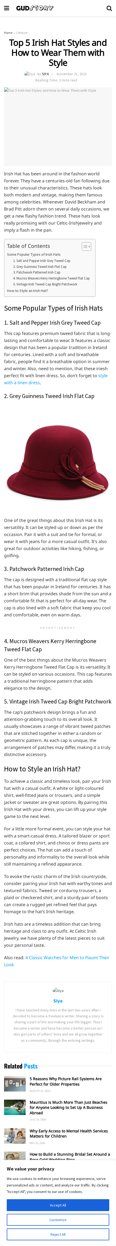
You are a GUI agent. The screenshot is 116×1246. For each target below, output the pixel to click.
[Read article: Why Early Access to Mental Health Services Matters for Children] (15, 1136)
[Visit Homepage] (58, 8)
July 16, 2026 (38, 1119)
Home (8, 33)
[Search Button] (109, 8)
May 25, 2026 (38, 1143)
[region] (58, 1203)
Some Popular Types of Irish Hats (34, 254)
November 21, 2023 (72, 74)
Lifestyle (22, 33)
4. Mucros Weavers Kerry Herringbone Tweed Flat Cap (51, 278)
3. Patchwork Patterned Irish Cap (36, 272)
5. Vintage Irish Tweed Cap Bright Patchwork (45, 284)
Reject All (58, 1234)
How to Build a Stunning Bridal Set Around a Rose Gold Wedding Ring (70, 1157)
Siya (45, 74)
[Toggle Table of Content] (84, 246)
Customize (58, 1219)
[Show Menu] (6, 8)
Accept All (58, 1205)
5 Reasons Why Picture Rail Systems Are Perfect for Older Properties (66, 1081)
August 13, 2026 (40, 1091)
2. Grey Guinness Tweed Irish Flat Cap (40, 266)
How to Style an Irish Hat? (27, 290)
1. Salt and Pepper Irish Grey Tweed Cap (41, 260)
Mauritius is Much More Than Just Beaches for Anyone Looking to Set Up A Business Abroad (68, 1107)
